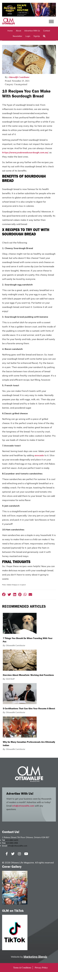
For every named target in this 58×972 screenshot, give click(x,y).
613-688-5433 (11, 840)
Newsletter (17, 36)
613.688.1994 (12, 843)
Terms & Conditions (22, 967)
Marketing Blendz (35, 956)
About (18, 31)
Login (27, 36)
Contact (46, 31)
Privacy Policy (41, 967)
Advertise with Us (32, 31)
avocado (39, 455)
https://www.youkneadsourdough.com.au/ (25, 152)
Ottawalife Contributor (19, 77)
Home (10, 31)
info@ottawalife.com (23, 805)
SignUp (37, 36)
